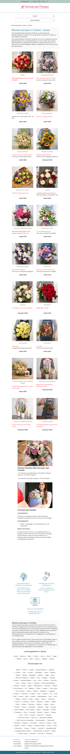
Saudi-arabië (50, 720)
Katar (50, 696)
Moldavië (17, 707)
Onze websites (17, 746)
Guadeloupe (52, 691)
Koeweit (24, 699)
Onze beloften (17, 744)
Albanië (18, 670)
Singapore (25, 723)
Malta (17, 704)
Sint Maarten (33, 723)
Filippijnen (31, 688)
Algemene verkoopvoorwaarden (32, 744)
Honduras (16, 694)
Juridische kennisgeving (30, 741)
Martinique (31, 704)
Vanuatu (33, 728)
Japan (26, 696)
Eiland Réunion (38, 686)
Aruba (24, 672)
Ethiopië (55, 686)
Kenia (55, 696)
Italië (15, 696)
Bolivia (52, 675)
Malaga (54, 656)
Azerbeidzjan (38, 672)
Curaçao (23, 683)
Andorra (24, 670)
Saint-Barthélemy (40, 720)
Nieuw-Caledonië (19, 709)
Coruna (42, 656)
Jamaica (21, 696)
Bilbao (29, 656)
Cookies (26, 748)
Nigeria (38, 709)
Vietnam (53, 731)
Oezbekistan (18, 712)
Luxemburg (25, 702)
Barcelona (22, 656)
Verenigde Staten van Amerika (41, 731)
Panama (46, 712)
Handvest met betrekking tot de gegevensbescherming (39, 746)
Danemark (36, 683)
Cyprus (30, 683)
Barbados (40, 675)
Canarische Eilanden (25, 680)
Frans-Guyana (53, 688)
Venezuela (40, 728)
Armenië (17, 672)
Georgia (29, 691)
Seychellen (17, 723)
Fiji (25, 688)
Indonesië (44, 694)
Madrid (48, 656)
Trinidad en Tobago (39, 725)
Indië (38, 694)
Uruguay (26, 728)
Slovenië (41, 723)
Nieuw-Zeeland (30, 709)
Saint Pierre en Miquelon (45, 717)
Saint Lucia (34, 717)
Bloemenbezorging (16, 25)
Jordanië (33, 696)
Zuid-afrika (33, 733)
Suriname (16, 725)
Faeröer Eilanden (18, 688)
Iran (51, 694)
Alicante (16, 656)
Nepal (46, 707)
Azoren (46, 672)
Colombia (45, 680)
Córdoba (30, 25)
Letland (37, 699)
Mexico (52, 704)
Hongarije (32, 694)
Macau (32, 702)
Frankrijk (45, 688)
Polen (26, 715)
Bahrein (18, 675)
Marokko (24, 704)
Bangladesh (33, 675)
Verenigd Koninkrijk (51, 728)
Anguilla (31, 670)
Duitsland (16, 686)
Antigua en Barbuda (41, 670)
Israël (55, 694)
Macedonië (40, 702)
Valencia (37, 659)
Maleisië (53, 702)
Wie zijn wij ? (17, 741)
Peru (21, 715)
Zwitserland (49, 733)
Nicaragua (53, 707)
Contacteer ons (25, 1)
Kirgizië (18, 699)
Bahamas (52, 672)
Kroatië (31, 699)
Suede (54, 723)
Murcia (25, 659)
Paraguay (53, 712)
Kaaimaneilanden (41, 696)
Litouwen (17, 702)
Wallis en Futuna (23, 733)
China (39, 680)
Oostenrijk (32, 712)
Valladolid (44, 659)
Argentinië (51, 670)
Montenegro (32, 707)
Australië (30, 672)
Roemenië (48, 715)
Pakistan (39, 712)
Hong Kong (24, 694)
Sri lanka (48, 723)
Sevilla (31, 659)
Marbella (19, 659)
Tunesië (49, 725)
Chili (34, 680)
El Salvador (47, 686)
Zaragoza (51, 659)
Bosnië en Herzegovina (22, 678)
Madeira (47, 702)
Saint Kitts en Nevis (23, 717)
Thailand (30, 725)
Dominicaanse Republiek (48, 683)
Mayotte (46, 704)
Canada (16, 680)
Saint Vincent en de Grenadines (25, 720)
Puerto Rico (40, 715)
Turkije (55, 725)
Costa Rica (54, 680)
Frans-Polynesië (20, 691)
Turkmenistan (18, 728)
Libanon (43, 699)
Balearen (25, 675)
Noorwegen (46, 709)
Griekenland (43, 691)
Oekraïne (53, 709)
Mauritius (39, 704)
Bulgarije (45, 678)
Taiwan (23, 725)
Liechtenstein (51, 699)
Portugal (32, 715)
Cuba (17, 683)
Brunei (38, 678)
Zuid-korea (41, 733)
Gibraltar (35, 691)
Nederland (40, 707)
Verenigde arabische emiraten (23, 731)
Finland (38, 688)
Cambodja (52, 678)
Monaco (24, 707)
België (47, 675)
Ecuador (23, 686)
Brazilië (32, 678)
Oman (25, 712)
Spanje (24, 25)
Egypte (30, 686)
